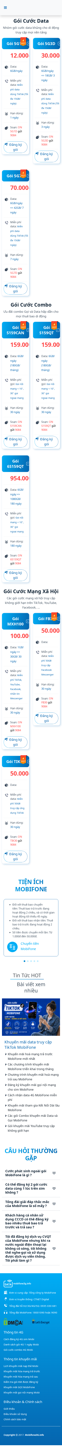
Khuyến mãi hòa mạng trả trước (22, 1371)
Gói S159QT (46, 330)
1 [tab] (24, 961)
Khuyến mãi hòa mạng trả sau (21, 1376)
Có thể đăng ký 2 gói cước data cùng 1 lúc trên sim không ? (26, 1188)
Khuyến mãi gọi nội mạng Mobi (22, 1392)
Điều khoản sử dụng (15, 1414)
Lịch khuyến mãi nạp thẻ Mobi (21, 1366)
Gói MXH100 (15, 621)
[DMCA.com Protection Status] (13, 1321)
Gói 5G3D (46, 43)
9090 (54, 1312)
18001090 (38, 1312)
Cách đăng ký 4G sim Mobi (19, 1339)
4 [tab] (34, 961)
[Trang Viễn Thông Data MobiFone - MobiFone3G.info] (33, 7)
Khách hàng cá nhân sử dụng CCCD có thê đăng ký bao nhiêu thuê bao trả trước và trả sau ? (26, 1221)
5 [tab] (38, 961)
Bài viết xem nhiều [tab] (31, 987)
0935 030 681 (49, 1305)
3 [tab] (31, 961)
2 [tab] (28, 961)
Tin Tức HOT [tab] (27, 975)
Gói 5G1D (15, 43)
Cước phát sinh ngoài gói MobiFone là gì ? (25, 1173)
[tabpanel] (31, 927)
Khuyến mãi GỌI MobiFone (19, 1387)
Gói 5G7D (15, 175)
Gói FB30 (46, 618)
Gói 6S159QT (15, 463)
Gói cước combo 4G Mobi (18, 1349)
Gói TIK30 (15, 761)
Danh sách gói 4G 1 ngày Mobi (21, 1344)
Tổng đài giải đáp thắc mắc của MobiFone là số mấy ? (27, 1204)
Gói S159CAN (15, 330)
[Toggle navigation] (5, 7)
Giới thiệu (9, 1408)
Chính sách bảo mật (15, 1419)
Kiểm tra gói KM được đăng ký (21, 1381)
